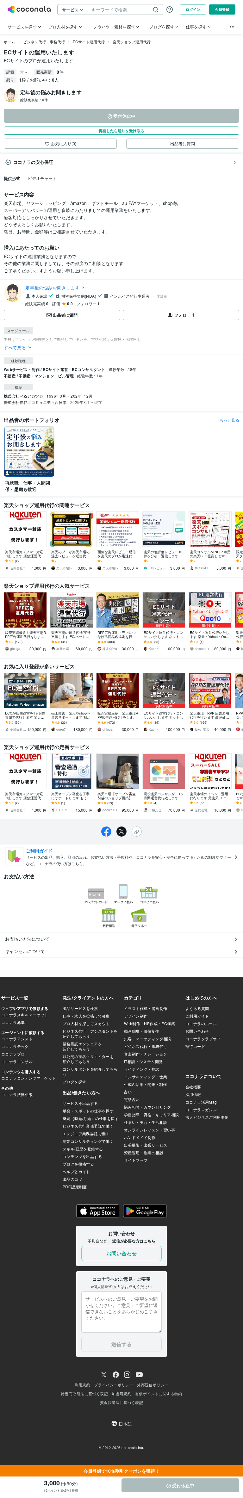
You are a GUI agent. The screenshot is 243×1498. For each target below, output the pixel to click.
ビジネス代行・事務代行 (44, 41)
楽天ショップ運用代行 (132, 41)
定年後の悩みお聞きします (52, 287)
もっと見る (229, 420)
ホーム (9, 41)
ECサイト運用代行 (89, 41)
